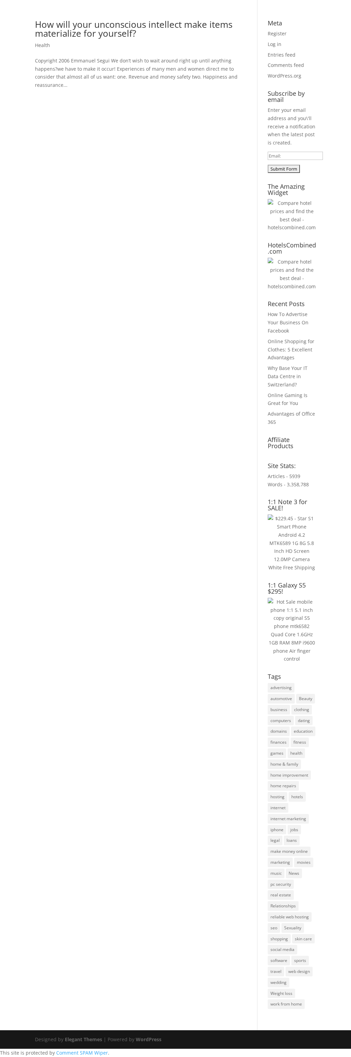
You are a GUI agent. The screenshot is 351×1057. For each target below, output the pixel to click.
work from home (286, 1004)
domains (278, 731)
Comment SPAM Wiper (82, 1052)
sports (300, 960)
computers (280, 720)
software (278, 960)
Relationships (283, 906)
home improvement (289, 775)
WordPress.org (284, 75)
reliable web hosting (289, 917)
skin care (303, 939)
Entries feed (281, 54)
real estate (280, 895)
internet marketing (288, 819)
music (276, 873)
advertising (281, 687)
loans (292, 840)
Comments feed (286, 65)
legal (275, 840)
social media (282, 949)
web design (299, 971)
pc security (280, 884)
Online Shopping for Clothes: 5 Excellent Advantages (291, 349)
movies (304, 862)
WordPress (148, 1039)
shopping (279, 939)
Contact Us (289, 24)
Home (100, 24)
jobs (294, 830)
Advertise (184, 24)
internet (278, 808)
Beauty (305, 698)
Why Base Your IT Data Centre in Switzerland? (287, 376)
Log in (274, 44)
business (278, 709)
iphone (276, 830)
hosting (277, 797)
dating (304, 720)
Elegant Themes (83, 1039)
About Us (127, 24)
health (296, 753)
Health (42, 45)
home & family (284, 764)
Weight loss (281, 993)
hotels (297, 797)
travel (275, 971)
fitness (299, 742)
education (303, 731)
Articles (155, 24)
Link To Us (255, 24)
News (294, 873)
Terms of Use (219, 24)
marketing (280, 862)
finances (278, 742)
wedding (278, 982)
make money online (289, 851)
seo (273, 928)
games (276, 753)
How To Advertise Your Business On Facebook (288, 322)
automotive (281, 698)
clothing (301, 709)
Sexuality (292, 928)
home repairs (283, 786)
